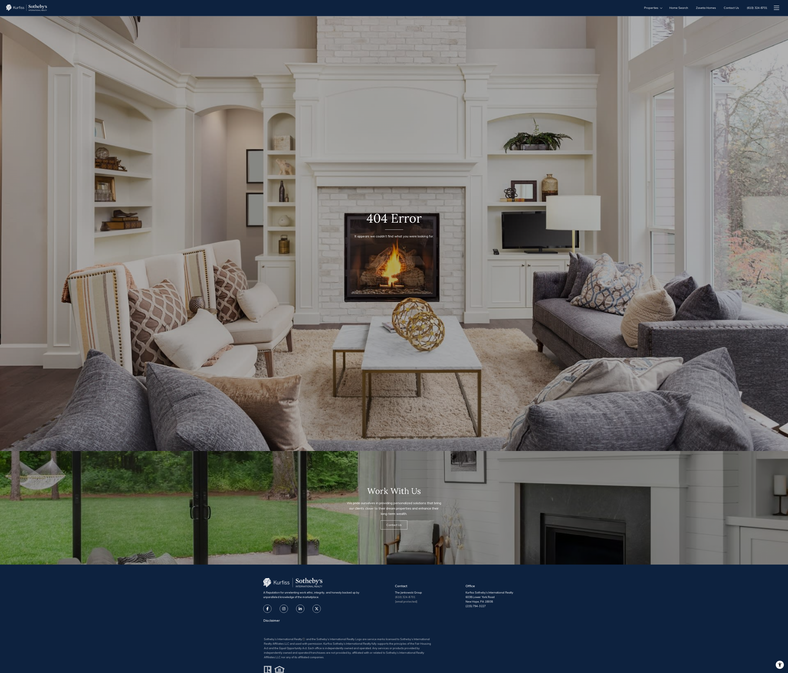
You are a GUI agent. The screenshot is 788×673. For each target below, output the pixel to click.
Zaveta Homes (706, 8)
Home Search (678, 8)
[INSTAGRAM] (284, 609)
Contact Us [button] (394, 525)
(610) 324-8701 (757, 8)
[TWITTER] (317, 609)
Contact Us (731, 8)
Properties (651, 8)
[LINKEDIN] (300, 609)
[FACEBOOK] (267, 609)
